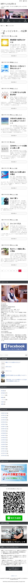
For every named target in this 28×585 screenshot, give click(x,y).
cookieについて (14, 575)
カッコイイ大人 (15, 224)
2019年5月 (3, 417)
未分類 (2, 390)
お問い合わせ (8, 366)
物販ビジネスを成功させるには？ (13, 362)
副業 (2, 404)
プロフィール (8, 371)
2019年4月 (3, 420)
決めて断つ (14, 198)
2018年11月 (4, 426)
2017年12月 (4, 451)
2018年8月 (3, 433)
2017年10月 (4, 455)
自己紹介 (13, 142)
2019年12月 (4, 415)
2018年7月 (3, 435)
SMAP (2, 402)
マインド (13, 36)
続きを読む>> (14, 55)
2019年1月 (3, 424)
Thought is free (22, 581)
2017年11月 (4, 453)
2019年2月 (3, 422)
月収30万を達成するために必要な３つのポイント (18, 120)
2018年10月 (4, 428)
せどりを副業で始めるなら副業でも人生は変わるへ (14, 568)
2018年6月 (3, 437)
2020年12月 (4, 413)
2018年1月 (3, 448)
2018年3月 (3, 444)
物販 (16, 36)
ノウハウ (16, 62)
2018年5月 (3, 440)
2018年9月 (3, 431)
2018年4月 (3, 442)
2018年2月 (3, 446)
